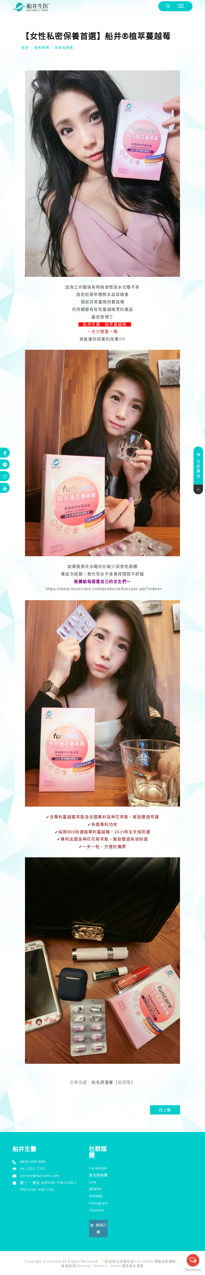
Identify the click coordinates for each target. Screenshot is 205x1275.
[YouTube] (5, 488)
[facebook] (5, 452)
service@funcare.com (40, 1175)
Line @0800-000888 (96, 1189)
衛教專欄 (41, 47)
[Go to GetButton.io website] (193, 1270)
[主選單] (181, 6)
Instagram (98, 1203)
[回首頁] (31, 7)
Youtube (96, 1210)
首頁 (25, 47)
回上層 (165, 1109)
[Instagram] (5, 476)
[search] (169, 6)
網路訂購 (101, 1228)
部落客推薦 (64, 47)
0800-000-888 (33, 1161)
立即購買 (198, 468)
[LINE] (5, 464)
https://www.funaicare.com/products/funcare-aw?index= (104, 589)
